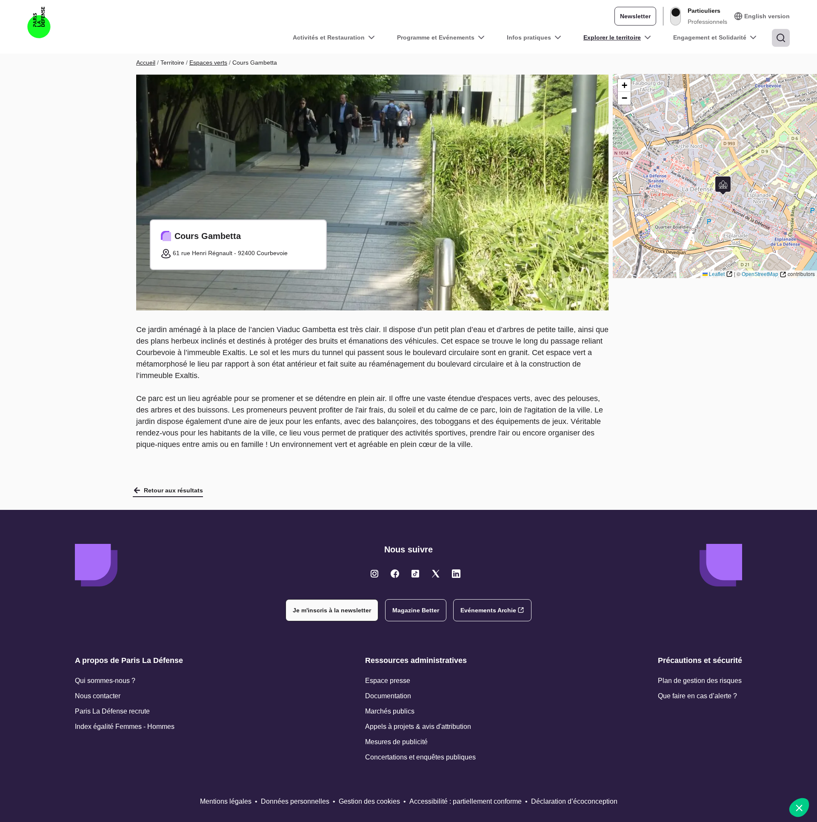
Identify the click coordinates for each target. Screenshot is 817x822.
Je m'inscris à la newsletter (332, 610)
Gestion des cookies (369, 801)
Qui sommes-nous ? (105, 680)
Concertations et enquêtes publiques (420, 757)
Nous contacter (97, 696)
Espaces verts (208, 62)
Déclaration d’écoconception (574, 801)
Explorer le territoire (612, 37)
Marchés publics (389, 711)
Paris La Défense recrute (112, 711)
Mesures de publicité (396, 741)
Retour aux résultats (173, 490)
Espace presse (387, 680)
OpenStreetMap (760, 274)
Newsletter (635, 16)
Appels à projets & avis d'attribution (418, 726)
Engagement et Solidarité (709, 37)
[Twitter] (374, 574)
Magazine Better (415, 610)
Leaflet (717, 274)
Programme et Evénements (435, 37)
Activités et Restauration (329, 37)
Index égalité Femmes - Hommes (124, 726)
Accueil (145, 62)
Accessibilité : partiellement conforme (465, 801)
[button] (723, 185)
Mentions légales (225, 801)
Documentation (388, 696)
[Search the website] (781, 38)
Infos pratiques (529, 37)
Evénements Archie (488, 610)
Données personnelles (295, 801)
